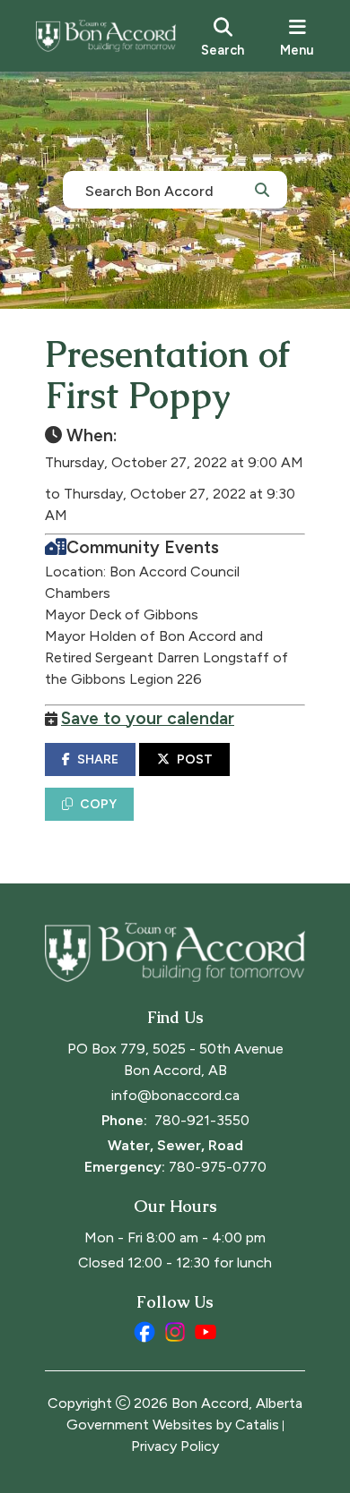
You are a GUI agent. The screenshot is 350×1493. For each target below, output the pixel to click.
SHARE (97, 759)
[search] (222, 35)
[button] (262, 189)
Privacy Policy (175, 1446)
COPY (98, 804)
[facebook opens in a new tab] (144, 1332)
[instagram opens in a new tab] (175, 1332)
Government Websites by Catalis (172, 1424)
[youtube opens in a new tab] (205, 1332)
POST (195, 759)
